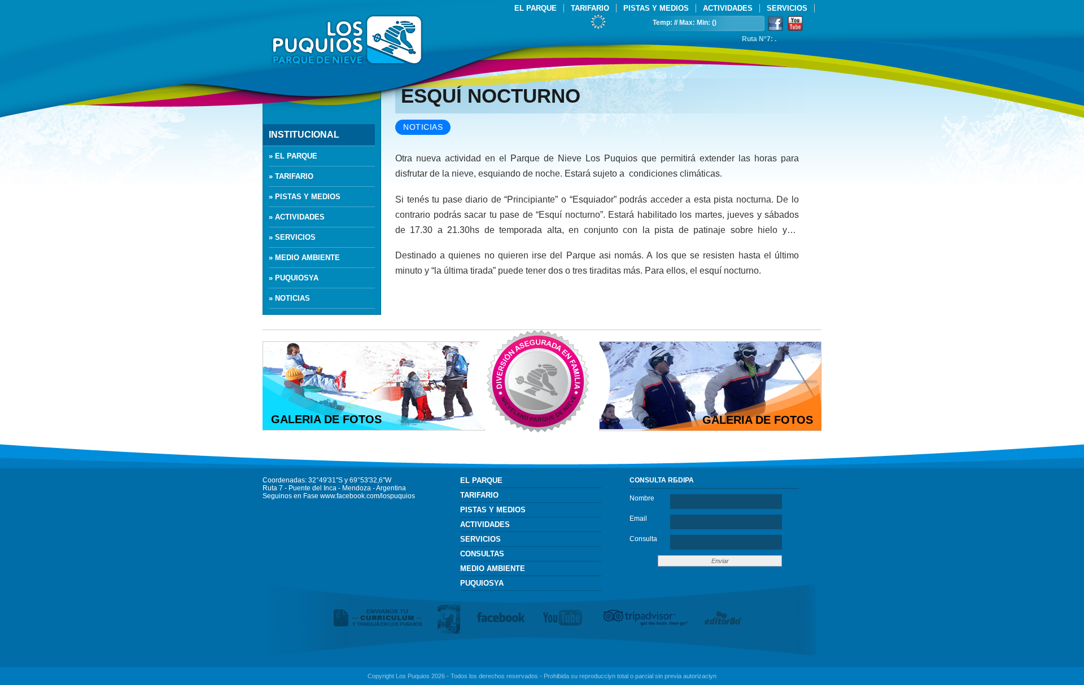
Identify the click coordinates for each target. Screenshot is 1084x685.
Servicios (787, 8)
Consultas (482, 554)
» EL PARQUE (293, 156)
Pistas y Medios (656, 8)
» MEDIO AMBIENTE (304, 257)
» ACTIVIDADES (297, 217)
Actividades (728, 8)
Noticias (423, 127)
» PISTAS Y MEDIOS (304, 196)
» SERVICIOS (292, 237)
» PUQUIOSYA (293, 278)
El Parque (535, 8)
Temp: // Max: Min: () (684, 23)
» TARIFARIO (291, 176)
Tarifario (590, 8)
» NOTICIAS (289, 298)
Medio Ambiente (492, 568)
